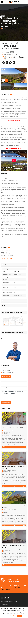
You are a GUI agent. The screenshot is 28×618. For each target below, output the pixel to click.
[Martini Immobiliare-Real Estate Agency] (14, 2)
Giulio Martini (5, 365)
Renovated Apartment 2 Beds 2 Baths (13, 466)
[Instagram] (5, 598)
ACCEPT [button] (19, 616)
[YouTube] (8, 598)
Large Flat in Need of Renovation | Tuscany (15, 545)
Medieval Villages (18, 274)
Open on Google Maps (6, 258)
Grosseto (11, 253)
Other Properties (6, 376)
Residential (12, 511)
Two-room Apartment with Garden (12, 427)
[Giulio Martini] (14, 352)
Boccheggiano (10, 107)
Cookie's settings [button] (11, 616)
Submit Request (6, 402)
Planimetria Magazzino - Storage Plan (12, 332)
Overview (4, 265)
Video (3, 305)
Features (4, 301)
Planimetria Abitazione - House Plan (12, 312)
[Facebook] (2, 598)
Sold (15, 277)
